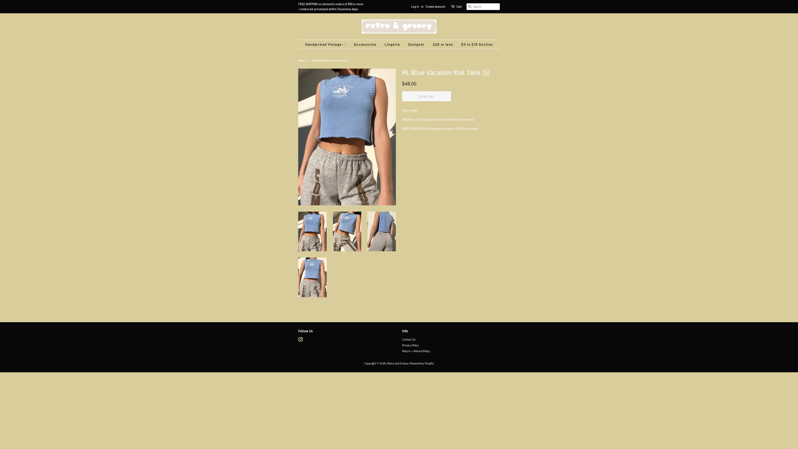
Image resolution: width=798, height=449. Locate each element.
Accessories (365, 44)
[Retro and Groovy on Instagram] (300, 340)
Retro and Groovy (397, 363)
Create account (435, 6)
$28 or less (443, 44)
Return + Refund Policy (416, 351)
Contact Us (409, 339)
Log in (415, 6)
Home (301, 60)
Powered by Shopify (422, 363)
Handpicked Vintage (324, 44)
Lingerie (392, 44)
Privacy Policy (410, 345)
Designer (416, 44)
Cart (459, 6)
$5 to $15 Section (477, 44)
